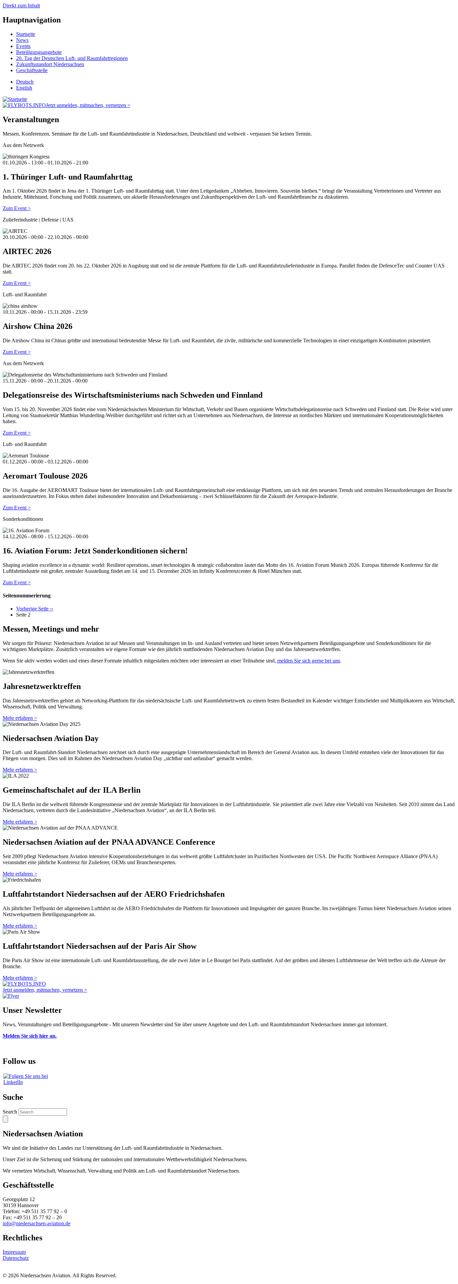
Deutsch (25, 82)
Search (10, 1112)
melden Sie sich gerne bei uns (308, 660)
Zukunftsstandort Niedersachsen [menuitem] (50, 64)
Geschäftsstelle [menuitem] (32, 70)
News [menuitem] (22, 40)
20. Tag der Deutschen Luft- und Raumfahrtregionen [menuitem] (72, 58)
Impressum (14, 1252)
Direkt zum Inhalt (21, 5)
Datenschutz (16, 1258)
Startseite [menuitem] (25, 34)
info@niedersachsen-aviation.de (36, 1223)
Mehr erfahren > (20, 718)
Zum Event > (17, 208)
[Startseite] (15, 99)
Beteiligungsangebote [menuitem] (39, 52)
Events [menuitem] (23, 46)
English (24, 88)
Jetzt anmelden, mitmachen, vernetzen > (88, 105)
